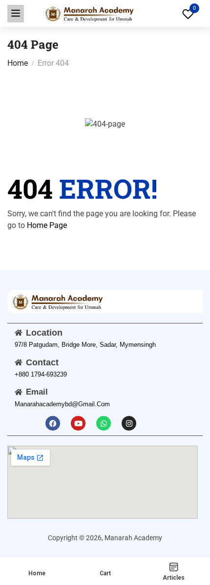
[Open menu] (15, 13)
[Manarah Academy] (89, 13)
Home (17, 63)
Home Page (47, 225)
